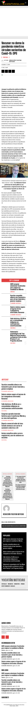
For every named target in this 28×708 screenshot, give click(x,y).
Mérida (12, 291)
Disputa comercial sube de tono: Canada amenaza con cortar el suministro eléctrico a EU (12, 425)
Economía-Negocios (16, 303)
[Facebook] (2, 71)
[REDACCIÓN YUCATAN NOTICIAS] (2, 61)
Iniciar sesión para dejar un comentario (14, 526)
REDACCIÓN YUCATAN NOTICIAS (15, 61)
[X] (6, 71)
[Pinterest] (9, 71)
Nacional (13, 328)
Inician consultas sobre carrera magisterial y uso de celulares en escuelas (12, 435)
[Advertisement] (14, 22)
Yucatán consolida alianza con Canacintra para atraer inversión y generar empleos (17, 298)
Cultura (13, 343)
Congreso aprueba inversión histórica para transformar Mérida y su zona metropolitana (13, 416)
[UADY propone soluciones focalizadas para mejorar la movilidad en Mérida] (5, 286)
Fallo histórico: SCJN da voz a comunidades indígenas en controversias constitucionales (18, 322)
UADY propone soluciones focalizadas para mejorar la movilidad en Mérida (17, 287)
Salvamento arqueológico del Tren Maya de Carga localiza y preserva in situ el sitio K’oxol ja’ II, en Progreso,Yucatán (18, 336)
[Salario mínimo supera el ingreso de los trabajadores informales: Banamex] (5, 309)
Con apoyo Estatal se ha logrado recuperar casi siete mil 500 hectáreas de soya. (21, 487)
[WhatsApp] (13, 71)
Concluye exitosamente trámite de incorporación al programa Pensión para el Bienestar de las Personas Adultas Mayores (7, 494)
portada (5, 57)
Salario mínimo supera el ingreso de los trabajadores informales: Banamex (17, 310)
